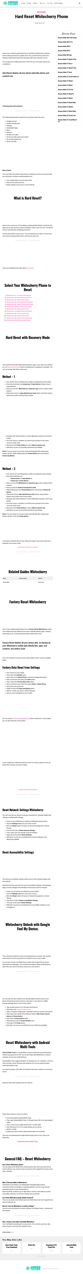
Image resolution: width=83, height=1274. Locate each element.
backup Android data (13, 367)
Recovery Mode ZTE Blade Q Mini (67, 102)
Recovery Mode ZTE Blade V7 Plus (67, 68)
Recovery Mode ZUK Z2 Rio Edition (67, 38)
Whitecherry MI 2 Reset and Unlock (17, 309)
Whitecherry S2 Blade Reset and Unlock (19, 311)
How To (42, 3)
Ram (12, 1251)
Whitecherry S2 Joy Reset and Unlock (18, 295)
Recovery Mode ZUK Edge (65, 55)
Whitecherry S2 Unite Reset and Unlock (19, 297)
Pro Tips (50, 3)
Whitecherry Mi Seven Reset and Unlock (19, 318)
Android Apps (58, 3)
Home (23, 3)
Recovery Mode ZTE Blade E (65, 98)
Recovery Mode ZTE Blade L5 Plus (67, 59)
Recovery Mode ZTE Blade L (65, 85)
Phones (28, 3)
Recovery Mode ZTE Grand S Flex (67, 115)
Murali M (51, 1251)
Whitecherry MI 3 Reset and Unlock (17, 316)
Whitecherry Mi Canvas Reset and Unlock (19, 302)
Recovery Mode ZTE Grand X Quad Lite (68, 77)
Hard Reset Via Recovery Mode (28, 547)
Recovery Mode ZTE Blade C (65, 81)
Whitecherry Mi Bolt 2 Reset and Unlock (19, 307)
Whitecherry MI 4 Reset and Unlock (17, 300)
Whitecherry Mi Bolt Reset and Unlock (18, 320)
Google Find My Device (23, 1009)
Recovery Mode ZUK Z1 (64, 51)
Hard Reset (30, 268)
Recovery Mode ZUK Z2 (64, 46)
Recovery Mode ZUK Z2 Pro (65, 42)
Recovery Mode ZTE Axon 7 (65, 64)
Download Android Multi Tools (28, 1141)
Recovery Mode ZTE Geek (65, 72)
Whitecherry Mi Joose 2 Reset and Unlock (19, 304)
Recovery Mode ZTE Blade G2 (66, 94)
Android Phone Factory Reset (27, 789)
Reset (12, 1232)
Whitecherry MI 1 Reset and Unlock (17, 313)
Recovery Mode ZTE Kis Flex (65, 90)
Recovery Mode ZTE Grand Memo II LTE (67, 121)
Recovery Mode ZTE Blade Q (65, 107)
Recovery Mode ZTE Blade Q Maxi (67, 111)
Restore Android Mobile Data (21, 718)
